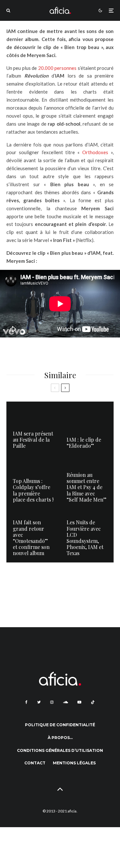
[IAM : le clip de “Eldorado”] (87, 428)
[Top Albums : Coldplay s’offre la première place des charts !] (33, 482)
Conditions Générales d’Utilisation (60, 750)
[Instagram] (51, 702)
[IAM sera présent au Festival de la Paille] (33, 428)
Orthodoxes (95, 152)
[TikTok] (93, 702)
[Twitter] (38, 702)
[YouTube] (79, 702)
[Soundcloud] (65, 702)
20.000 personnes (57, 68)
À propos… (60, 737)
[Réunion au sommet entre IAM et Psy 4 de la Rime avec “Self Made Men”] (87, 482)
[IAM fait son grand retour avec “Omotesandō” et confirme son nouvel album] (33, 536)
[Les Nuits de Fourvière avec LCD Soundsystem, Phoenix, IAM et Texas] (87, 536)
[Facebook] (26, 702)
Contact (34, 763)
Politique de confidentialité (60, 724)
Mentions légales (74, 763)
